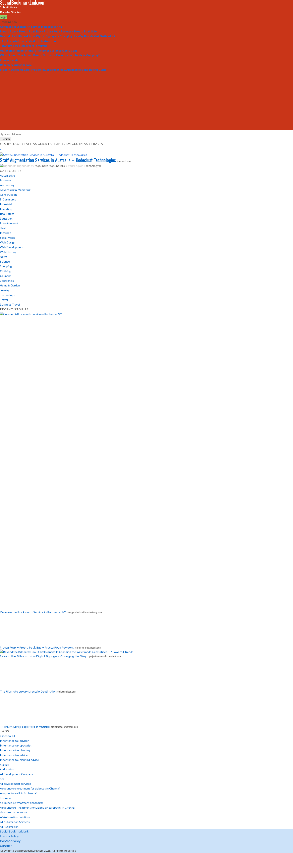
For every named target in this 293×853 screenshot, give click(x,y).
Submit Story (8, 7)
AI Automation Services (15, 822)
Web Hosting (8, 252)
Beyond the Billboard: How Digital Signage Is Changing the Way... (44, 656)
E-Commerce (8, 199)
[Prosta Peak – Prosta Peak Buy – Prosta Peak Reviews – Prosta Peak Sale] (15, 643)
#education (7, 769)
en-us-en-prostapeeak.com (88, 647)
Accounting (7, 185)
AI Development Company (16, 774)
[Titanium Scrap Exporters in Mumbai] (15, 722)
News (3, 256)
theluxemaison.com (66, 691)
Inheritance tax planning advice (19, 759)
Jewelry (5, 290)
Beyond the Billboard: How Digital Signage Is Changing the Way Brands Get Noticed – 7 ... (59, 36)
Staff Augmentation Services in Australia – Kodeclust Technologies (58, 159)
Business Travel (10, 304)
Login (3, 17)
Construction (8, 194)
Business (5, 180)
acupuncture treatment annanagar (21, 802)
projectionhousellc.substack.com (105, 656)
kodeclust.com (124, 161)
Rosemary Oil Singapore (16, 64)
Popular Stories (10, 12)
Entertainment (9, 223)
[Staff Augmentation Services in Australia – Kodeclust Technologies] (43, 154)
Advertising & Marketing (15, 190)
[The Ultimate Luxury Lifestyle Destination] (15, 687)
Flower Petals (9, 60)
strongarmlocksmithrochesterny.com (84, 612)
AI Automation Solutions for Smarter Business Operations (38, 50)
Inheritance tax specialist (15, 745)
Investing (6, 209)
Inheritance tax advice (14, 755)
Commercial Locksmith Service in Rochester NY (31, 26)
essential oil (7, 736)
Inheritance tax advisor (14, 740)
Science (5, 261)
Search (6, 139)
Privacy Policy (9, 836)
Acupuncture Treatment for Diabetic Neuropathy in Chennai (37, 807)
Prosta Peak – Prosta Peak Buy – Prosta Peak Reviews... (37, 648)
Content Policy (10, 841)
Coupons (5, 275)
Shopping (6, 266)
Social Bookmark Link (14, 831)
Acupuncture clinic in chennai (18, 793)
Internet (5, 233)
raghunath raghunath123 (50, 166)
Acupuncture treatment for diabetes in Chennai (30, 788)
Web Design (7, 242)
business (5, 798)
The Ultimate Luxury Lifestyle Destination (28, 41)
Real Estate (7, 213)
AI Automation (9, 826)
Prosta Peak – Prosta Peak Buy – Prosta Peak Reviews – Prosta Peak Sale (48, 31)
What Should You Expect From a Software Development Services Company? (50, 55)
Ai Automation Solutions (15, 817)
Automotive (7, 175)
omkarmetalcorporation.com (64, 726)
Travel (4, 299)
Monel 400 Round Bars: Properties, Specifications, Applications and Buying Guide (53, 69)
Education (6, 218)
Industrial (6, 204)
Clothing (5, 271)
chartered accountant (13, 812)
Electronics (7, 280)
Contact (6, 846)
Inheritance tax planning (15, 750)
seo (2, 779)
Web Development (12, 247)
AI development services (15, 783)
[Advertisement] (146, 102)
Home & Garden (10, 285)
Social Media (7, 237)
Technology (91, 166)
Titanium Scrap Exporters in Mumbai (24, 45)
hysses (4, 764)
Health (4, 228)
